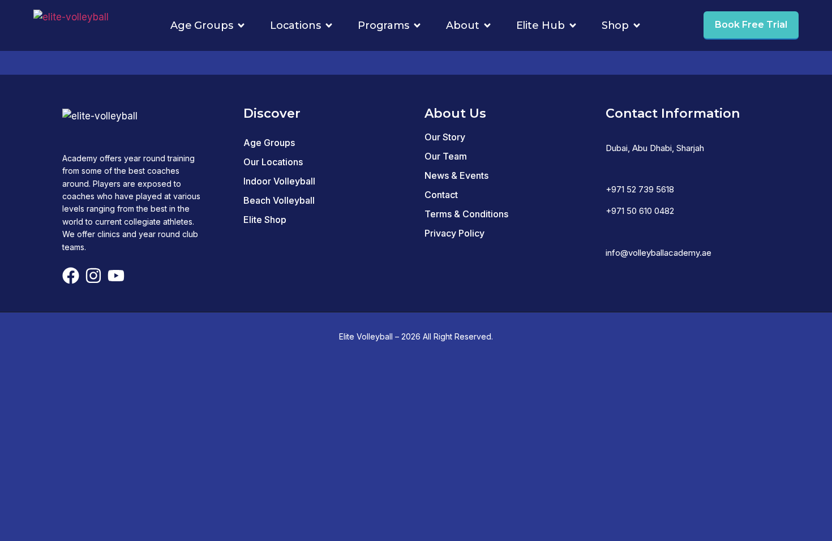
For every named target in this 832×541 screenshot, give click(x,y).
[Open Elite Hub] (573, 25)
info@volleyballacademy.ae (658, 252)
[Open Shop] (637, 25)
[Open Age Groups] (241, 25)
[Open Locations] (329, 25)
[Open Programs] (417, 25)
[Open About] (487, 25)
